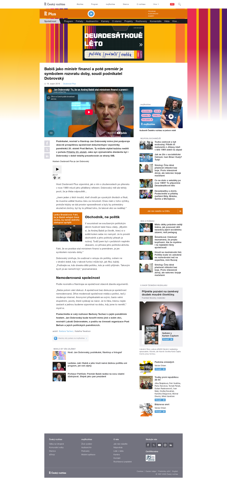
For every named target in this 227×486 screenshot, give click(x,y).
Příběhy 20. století (77, 152)
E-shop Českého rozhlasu (153, 285)
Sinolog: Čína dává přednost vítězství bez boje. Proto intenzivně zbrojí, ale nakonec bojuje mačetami (168, 170)
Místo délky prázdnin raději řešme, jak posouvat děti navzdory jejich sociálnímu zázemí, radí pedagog (168, 228)
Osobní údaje (151, 471)
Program (94, 4)
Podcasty (85, 451)
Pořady (79, 21)
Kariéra (117, 454)
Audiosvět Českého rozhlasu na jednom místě (158, 130)
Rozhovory (141, 21)
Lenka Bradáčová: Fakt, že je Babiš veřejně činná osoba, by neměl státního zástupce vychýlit (67, 218)
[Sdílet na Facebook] (47, 143)
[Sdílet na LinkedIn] (47, 156)
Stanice (126, 4)
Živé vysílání (146, 119)
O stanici (116, 21)
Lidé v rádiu (119, 451)
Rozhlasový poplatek (123, 462)
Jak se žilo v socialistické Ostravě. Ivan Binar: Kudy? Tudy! (168, 157)
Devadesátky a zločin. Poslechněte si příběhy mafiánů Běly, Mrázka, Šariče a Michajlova (166, 195)
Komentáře (155, 21)
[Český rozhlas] (54, 4)
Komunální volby (56, 447)
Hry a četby (146, 111)
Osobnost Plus (69, 84)
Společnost (50, 21)
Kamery (151, 16)
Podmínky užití (164, 471)
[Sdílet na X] (47, 149)
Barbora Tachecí (66, 331)
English (175, 471)
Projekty (128, 21)
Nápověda (118, 447)
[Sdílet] (59, 178)
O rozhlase (141, 4)
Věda (166, 21)
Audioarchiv (153, 14)
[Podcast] (55, 178)
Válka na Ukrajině (56, 444)
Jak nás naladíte (121, 444)
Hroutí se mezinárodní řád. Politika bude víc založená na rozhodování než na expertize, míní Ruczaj (168, 256)
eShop (52, 454)
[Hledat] (179, 4)
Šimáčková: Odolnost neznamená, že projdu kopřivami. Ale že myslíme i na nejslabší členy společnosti (168, 242)
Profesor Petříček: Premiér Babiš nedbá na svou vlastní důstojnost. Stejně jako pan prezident (96, 375)
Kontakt (117, 458)
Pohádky (145, 115)
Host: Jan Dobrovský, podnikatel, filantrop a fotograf (95, 352)
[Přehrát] (57, 169)
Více (175, 21)
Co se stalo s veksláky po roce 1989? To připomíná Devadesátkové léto (168, 183)
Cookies (140, 471)
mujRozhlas (110, 4)
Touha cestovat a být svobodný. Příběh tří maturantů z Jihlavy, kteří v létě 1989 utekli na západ (168, 146)
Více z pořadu (147, 221)
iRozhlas (80, 4)
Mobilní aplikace (88, 454)
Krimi (156, 111)
